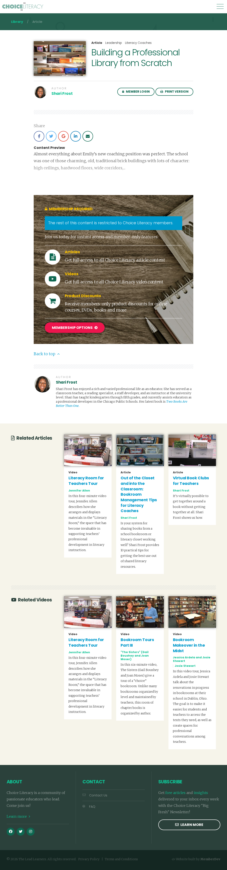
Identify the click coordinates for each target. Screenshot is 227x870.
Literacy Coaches (138, 43)
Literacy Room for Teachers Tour (86, 480)
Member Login (137, 92)
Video (72, 472)
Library (17, 21)
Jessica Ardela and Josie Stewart (191, 659)
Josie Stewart (185, 666)
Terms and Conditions (121, 859)
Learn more (17, 816)
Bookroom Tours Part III (137, 642)
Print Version (176, 92)
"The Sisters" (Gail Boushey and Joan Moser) (135, 655)
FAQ (92, 806)
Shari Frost (61, 93)
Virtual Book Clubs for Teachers (191, 480)
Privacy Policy (89, 859)
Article (96, 43)
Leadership (113, 43)
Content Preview (49, 148)
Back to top (45, 353)
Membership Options (72, 327)
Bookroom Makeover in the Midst (189, 645)
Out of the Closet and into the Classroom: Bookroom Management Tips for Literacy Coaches (139, 494)
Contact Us (98, 795)
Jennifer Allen (79, 490)
